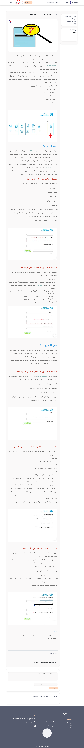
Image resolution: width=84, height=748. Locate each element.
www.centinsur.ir (52, 66)
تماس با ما (70, 727)
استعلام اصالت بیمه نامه (49, 723)
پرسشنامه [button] (58, 2)
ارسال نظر (53, 688)
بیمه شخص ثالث (42, 376)
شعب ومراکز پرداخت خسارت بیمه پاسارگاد (48, 725)
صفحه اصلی (69, 722)
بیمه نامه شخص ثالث (31, 151)
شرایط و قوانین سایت (49, 721)
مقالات (70, 724)
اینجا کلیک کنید (17, 66)
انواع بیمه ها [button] (65, 2)
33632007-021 (16, 4)
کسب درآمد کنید (50, 2)
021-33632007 (24, 722)
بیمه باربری (39, 285)
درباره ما (70, 726)
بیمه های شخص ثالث (50, 168)
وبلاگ (44, 2)
